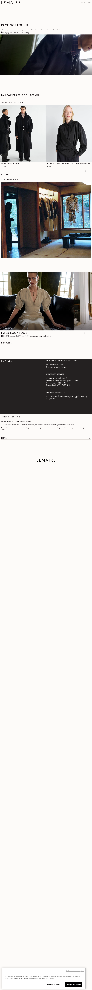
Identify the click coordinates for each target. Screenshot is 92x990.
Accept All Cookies (74, 984)
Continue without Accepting (75, 971)
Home (3, 417)
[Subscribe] (90, 438)
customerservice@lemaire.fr (56, 378)
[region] (44, 978)
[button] (89, 3)
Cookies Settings (53, 984)
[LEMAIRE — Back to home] (10, 3)
